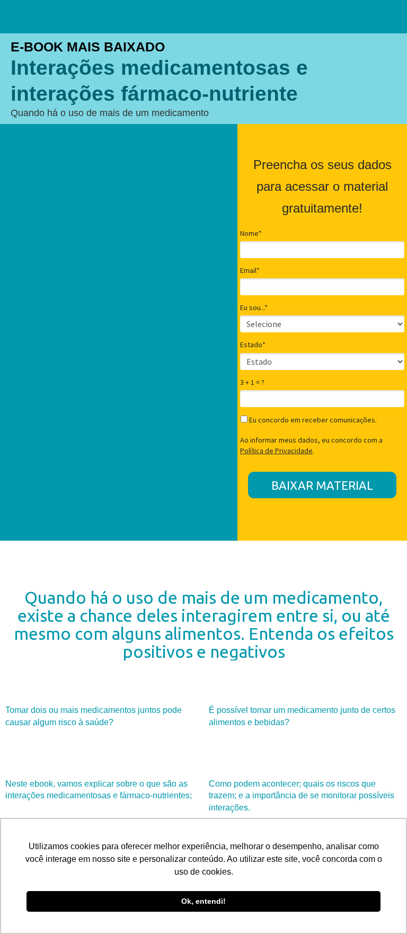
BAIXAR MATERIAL (322, 485)
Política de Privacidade (276, 450)
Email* (250, 270)
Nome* (251, 233)
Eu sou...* (254, 307)
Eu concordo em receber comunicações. (312, 420)
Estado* (253, 344)
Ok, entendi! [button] (203, 901)
